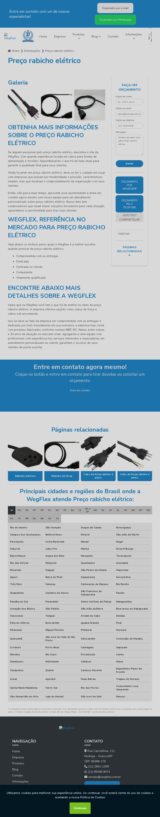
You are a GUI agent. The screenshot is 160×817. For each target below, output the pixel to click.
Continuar (80, 808)
